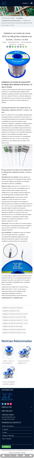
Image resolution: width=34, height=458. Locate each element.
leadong (17, 452)
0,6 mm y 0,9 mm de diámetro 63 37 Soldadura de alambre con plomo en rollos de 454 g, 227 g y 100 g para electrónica (24, 362)
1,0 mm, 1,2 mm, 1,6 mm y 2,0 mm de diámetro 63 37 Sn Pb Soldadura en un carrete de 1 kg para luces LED (9, 362)
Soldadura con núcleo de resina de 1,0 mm (14, 332)
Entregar (6, 446)
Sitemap (23, 452)
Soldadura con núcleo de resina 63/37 (13, 307)
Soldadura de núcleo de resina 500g (12, 326)
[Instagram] (11, 404)
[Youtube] (8, 404)
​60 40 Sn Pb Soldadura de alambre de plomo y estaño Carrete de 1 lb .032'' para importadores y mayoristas (9, 383)
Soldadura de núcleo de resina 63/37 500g (14, 317)
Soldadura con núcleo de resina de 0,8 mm (14, 329)
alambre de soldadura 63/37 (22, 186)
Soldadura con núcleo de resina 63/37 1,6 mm (15, 323)
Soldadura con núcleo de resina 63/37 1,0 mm (15, 320)
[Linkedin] (5, 404)
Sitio (23, 44)
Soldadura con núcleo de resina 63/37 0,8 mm (15, 314)
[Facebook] (3, 404)
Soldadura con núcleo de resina (11, 311)
